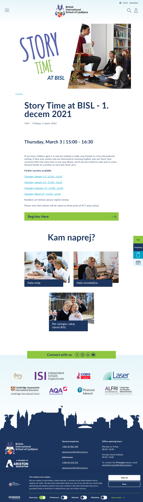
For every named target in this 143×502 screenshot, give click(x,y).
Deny (124, 484)
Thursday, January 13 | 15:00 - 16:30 (43, 176)
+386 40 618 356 (70, 462)
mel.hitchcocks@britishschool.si (117, 465)
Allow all (124, 478)
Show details (116, 498)
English (125, 3)
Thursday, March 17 (34, 193)
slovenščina (134, 3)
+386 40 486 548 (70, 446)
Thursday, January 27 (35, 182)
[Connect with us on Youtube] (93, 355)
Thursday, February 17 (35, 188)
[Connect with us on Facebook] (77, 355)
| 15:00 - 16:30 (54, 182)
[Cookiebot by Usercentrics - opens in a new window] (14, 497)
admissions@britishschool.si (75, 452)
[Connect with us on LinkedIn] (88, 355)
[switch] (64, 497)
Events (19, 94)
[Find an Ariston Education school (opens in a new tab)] (17, 463)
